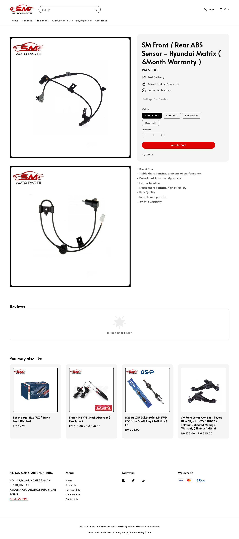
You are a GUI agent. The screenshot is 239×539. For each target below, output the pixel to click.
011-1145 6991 (19, 499)
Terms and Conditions (99, 532)
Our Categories (60, 20)
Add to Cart (178, 145)
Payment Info (73, 489)
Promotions (42, 20)
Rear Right (191, 115)
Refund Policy (137, 532)
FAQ (148, 532)
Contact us (101, 20)
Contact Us (72, 499)
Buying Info (82, 20)
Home (15, 20)
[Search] (95, 9)
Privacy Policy (120, 532)
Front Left (172, 115)
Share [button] (149, 154)
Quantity (146, 129)
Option (145, 108)
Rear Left (150, 122)
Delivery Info (73, 494)
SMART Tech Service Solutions (143, 526)
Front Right (152, 115)
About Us (27, 20)
